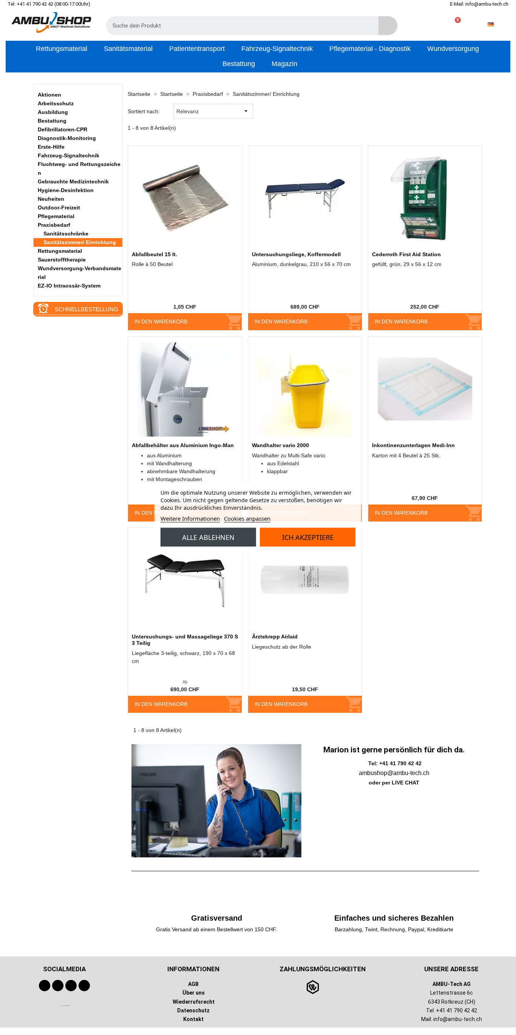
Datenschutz (193, 1010)
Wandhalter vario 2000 (280, 445)
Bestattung (52, 121)
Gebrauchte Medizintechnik (73, 181)
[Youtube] (57, 985)
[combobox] (237, 25)
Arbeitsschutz (56, 103)
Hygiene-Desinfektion (66, 190)
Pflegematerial (56, 216)
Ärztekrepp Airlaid (275, 637)
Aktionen (49, 95)
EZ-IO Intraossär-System (69, 286)
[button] (455, 24)
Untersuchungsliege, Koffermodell (296, 254)
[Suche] (388, 25)
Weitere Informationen (190, 518)
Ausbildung (53, 112)
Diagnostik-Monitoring (67, 138)
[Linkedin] (84, 985)
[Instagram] (71, 985)
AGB (193, 984)
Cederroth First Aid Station (406, 254)
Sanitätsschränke (65, 234)
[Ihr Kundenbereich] (430, 24)
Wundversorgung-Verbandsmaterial (79, 272)
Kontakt (193, 1019)
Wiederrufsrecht (194, 1001)
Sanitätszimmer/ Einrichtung (79, 242)
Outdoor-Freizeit (59, 208)
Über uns (193, 993)
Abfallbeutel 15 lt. (154, 254)
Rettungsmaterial (60, 251)
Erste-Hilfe (51, 147)
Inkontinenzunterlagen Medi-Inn (413, 445)
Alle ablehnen (208, 536)
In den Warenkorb (160, 321)
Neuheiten (51, 199)
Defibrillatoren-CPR (62, 129)
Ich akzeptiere (308, 536)
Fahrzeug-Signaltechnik (68, 155)
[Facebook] (44, 985)
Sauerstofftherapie (62, 260)
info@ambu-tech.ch (457, 1019)
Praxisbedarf (54, 225)
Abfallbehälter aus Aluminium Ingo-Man (183, 445)
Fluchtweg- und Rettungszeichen (79, 168)
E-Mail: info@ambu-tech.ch (479, 4)
